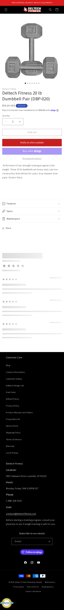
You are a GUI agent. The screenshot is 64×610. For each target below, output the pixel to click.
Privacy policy (18, 587)
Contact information (33, 591)
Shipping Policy (13, 432)
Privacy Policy (12, 405)
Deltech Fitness (21, 582)
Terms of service (33, 587)
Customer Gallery (14, 378)
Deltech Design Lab (15, 385)
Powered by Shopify (34, 582)
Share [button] (8, 228)
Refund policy (50, 582)
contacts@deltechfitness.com (21, 513)
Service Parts (12, 426)
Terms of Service (14, 439)
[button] (6, 9)
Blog (8, 365)
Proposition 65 (13, 419)
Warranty (10, 446)
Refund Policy (12, 399)
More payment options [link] (32, 158)
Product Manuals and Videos (19, 412)
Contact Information (15, 372)
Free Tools (11, 392)
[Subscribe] (49, 541)
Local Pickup (12, 452)
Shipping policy (48, 587)
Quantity (6, 115)
